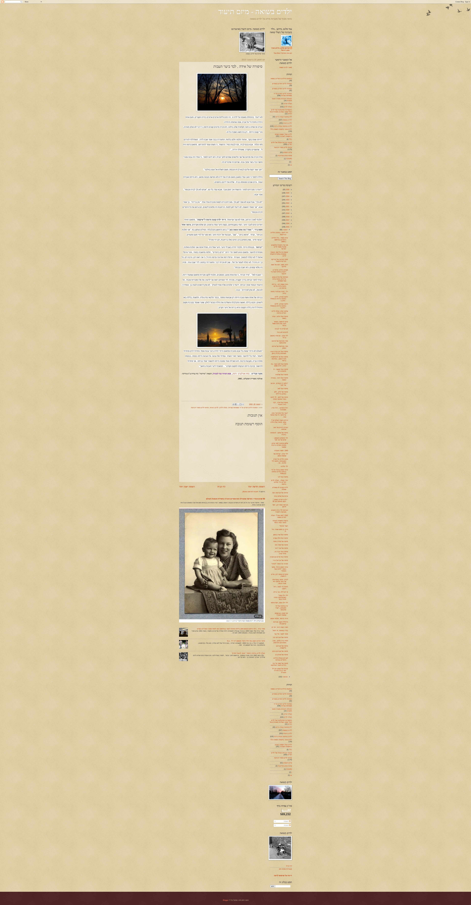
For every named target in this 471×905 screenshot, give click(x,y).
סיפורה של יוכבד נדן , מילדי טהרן (281, 552)
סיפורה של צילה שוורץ (280, 538)
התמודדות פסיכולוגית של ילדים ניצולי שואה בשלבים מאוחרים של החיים (281, 112)
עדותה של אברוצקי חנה (280, 493)
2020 (287, 210)
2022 (287, 203)
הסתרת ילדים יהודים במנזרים (282, 84)
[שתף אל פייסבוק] (236, 404)
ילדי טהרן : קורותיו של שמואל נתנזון (281, 455)
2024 (287, 196)
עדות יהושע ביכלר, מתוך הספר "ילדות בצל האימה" (280, 569)
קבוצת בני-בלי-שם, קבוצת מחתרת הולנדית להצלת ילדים (279, 254)
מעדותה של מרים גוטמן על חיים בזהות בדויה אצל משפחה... (280, 279)
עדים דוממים (287, 152)
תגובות (286, 825)
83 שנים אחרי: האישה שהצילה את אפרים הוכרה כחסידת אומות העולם (235, 499)
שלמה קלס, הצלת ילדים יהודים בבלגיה (280, 312)
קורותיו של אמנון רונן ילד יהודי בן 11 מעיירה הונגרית (280, 670)
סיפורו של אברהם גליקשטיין (282, 647)
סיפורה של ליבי (283, 477)
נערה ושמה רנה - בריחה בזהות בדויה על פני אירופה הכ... (280, 286)
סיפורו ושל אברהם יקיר (280, 637)
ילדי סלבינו (284, 466)
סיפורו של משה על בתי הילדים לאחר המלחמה (279, 664)
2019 (287, 213)
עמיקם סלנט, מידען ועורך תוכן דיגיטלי (280, 49)
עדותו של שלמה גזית (281, 496)
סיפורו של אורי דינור (281, 548)
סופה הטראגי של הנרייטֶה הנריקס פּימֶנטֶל (279, 260)
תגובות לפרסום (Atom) (250, 492)
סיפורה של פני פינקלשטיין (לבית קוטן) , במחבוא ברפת (279, 359)
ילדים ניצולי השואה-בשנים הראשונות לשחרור (283, 135)
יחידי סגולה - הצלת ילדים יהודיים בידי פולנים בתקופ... (279, 482)
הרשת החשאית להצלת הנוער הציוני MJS (280, 521)
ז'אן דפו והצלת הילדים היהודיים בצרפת (281, 659)
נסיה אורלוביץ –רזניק (241, 374)
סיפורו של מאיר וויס (281, 545)
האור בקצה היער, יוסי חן (280, 627)
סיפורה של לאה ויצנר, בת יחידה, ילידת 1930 (279, 365)
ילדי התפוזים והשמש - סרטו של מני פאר (281, 439)
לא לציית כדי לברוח (281, 329)
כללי (290, 139)
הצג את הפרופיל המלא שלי (283, 53)
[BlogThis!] (240, 404)
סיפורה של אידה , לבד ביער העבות (280, 403)
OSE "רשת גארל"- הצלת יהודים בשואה (279, 516)
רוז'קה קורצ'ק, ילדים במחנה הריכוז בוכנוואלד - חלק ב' (279, 299)
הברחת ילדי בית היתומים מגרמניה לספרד (279, 511)
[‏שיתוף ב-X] (238, 404)
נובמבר (285, 677)
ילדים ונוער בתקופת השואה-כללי (281, 129)
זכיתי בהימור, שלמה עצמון (279, 618)
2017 (287, 220)
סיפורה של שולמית (281, 375)
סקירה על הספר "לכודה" (279, 564)
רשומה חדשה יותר (256, 486)
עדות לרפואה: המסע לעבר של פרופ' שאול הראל (280, 323)
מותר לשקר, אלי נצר (281, 634)
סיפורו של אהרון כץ (281, 655)
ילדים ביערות (214, 408)
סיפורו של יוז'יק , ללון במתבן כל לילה (281, 393)
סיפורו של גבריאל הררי (280, 560)
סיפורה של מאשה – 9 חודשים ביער (281, 370)
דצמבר (285, 230)
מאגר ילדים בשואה (285, 67)
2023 (287, 200)
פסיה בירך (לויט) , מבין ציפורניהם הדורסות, (280, 641)
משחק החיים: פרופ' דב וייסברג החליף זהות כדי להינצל (279, 272)
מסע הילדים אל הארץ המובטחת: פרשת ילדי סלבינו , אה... (280, 461)
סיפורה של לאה (283, 389)
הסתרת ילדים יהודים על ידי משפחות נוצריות (243, 408)
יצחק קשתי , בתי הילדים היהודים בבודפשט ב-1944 (280, 240)
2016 (287, 223)
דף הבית (221, 486)
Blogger (225, 900)
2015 (287, 227)
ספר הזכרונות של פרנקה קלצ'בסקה (280, 342)
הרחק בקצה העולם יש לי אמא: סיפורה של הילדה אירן (279, 422)
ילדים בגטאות (287, 120)
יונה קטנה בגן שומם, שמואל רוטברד (281, 614)
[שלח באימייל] (243, 404)
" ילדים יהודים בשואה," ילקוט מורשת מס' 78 (280, 500)
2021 (287, 206)
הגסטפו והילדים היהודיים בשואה (281, 78)
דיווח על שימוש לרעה (283, 875)
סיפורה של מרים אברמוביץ (279, 557)
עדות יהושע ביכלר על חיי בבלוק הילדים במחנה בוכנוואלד (279, 472)
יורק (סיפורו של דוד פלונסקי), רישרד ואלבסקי (281, 608)
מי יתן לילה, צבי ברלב (280, 592)
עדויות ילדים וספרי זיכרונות (200, 408)
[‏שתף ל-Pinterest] (233, 404)
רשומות (286, 821)
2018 (287, 217)
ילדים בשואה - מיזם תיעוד (255, 11)
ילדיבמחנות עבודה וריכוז (284, 117)
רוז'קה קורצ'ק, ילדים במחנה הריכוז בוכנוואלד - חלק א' (279, 306)
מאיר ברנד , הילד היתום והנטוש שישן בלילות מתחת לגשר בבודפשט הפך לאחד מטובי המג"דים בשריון (231, 629)
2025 (287, 193)
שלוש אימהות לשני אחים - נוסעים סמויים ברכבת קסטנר (279, 445)
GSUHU (289, 159)
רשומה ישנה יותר (187, 486)
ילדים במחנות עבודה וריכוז (283, 126)
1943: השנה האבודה (281, 450)
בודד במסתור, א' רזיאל (280, 630)
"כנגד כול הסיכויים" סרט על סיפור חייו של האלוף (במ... (279, 415)
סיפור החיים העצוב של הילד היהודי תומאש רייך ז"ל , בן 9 (246, 641)
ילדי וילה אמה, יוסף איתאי (279, 603)
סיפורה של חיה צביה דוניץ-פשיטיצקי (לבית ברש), (279, 352)
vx (291, 165)
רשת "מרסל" (283, 526)
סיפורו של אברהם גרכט (280, 651)
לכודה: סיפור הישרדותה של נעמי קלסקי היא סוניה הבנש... (280, 581)
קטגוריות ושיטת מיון (285, 869)
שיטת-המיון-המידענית (285, 156)
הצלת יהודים (288, 104)
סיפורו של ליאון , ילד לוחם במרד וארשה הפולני (279, 398)
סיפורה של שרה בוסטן (280, 535)
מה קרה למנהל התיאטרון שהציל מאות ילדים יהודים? (279, 247)
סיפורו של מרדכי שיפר (280, 541)
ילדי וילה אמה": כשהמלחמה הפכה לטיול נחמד (281, 597)
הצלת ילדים (223, 408)
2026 (287, 190)
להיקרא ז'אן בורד (282, 332)
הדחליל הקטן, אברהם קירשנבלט (280, 623)
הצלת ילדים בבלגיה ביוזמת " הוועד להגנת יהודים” (248, 653)
